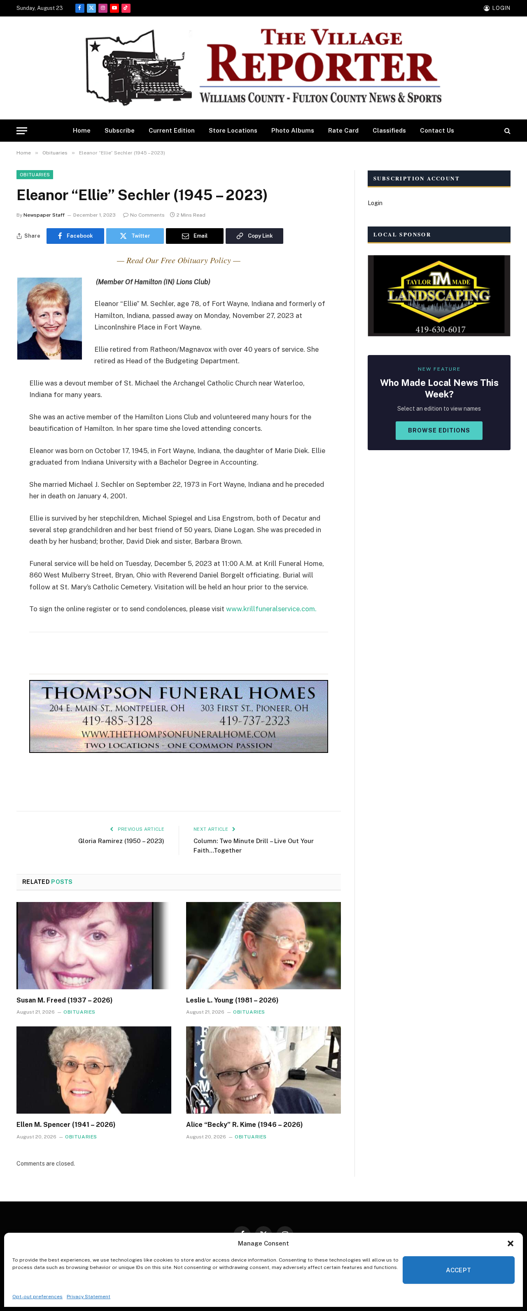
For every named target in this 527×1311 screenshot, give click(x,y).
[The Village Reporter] (263, 68)
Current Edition (172, 130)
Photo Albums (292, 130)
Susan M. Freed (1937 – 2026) (64, 1000)
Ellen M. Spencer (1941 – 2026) (66, 1125)
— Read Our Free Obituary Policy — (178, 260)
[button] (510, 1243)
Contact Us (437, 130)
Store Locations (233, 130)
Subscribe (120, 130)
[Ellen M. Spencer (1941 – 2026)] (93, 1070)
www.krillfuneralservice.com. (271, 609)
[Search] (507, 131)
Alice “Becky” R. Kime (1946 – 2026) (244, 1125)
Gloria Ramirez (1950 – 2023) (121, 840)
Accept (458, 1270)
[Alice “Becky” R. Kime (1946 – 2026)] (263, 1070)
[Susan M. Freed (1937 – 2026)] (93, 945)
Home (82, 130)
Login (375, 203)
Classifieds (389, 130)
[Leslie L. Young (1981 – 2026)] (263, 945)
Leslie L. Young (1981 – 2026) (232, 1000)
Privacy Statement (88, 1296)
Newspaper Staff (44, 215)
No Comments (147, 215)
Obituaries (35, 174)
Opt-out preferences (37, 1296)
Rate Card (343, 130)
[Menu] (21, 131)
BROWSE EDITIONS (439, 430)
